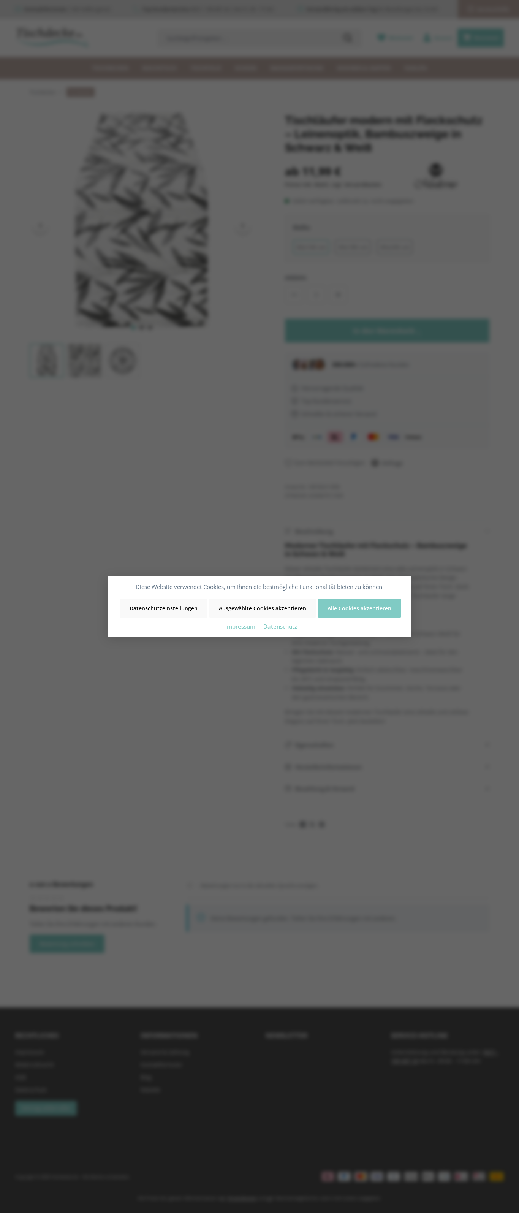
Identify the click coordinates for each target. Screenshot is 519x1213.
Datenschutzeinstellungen (164, 608)
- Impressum (239, 626)
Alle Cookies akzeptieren (359, 608)
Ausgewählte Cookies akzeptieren (262, 608)
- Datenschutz (278, 626)
